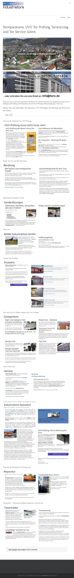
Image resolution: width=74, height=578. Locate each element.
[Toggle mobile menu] (70, 3)
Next (68, 17)
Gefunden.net (45, 575)
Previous (63, 17)
